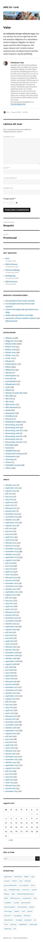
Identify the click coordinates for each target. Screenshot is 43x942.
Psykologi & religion (13, 422)
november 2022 (11, 586)
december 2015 (11, 757)
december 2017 (11, 687)
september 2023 (12, 557)
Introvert (9, 378)
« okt (10, 840)
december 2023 (11, 549)
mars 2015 (9, 783)
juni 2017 (9, 705)
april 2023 (9, 572)
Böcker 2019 (10, 352)
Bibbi (26, 877)
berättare (18, 877)
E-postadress (10, 178)
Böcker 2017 (10, 347)
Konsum (25, 890)
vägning (7, 929)
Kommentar (9, 137)
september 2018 (12, 661)
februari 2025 (11, 508)
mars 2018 (9, 679)
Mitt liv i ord (11, 7)
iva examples (10, 304)
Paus (7, 258)
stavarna (7, 916)
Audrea (8, 315)
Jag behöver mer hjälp (24, 315)
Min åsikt (9, 396)
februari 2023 (10, 577)
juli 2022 (9, 598)
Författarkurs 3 (11, 364)
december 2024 (11, 514)
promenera (22, 907)
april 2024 (9, 537)
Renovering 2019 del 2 (14, 442)
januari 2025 (10, 511)
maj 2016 (9, 742)
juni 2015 (9, 774)
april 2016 (9, 745)
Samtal (8, 448)
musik (16, 903)
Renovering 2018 (12, 433)
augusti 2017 (10, 699)
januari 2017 (10, 719)
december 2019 (11, 618)
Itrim (33, 885)
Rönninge (9, 445)
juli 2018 (8, 667)
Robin (31, 907)
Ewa (7, 112)
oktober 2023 (10, 554)
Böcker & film (11, 344)
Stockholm (8, 920)
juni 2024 (9, 531)
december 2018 (11, 653)
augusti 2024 (10, 525)
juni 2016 (9, 739)
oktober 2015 (10, 762)
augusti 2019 (10, 629)
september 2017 (11, 696)
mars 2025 (9, 505)
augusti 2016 (10, 733)
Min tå (8, 402)
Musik (8, 410)
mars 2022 (9, 609)
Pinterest (9, 419)
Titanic (8, 462)
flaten (14, 881)
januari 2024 (10, 546)
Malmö (8, 390)
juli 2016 (8, 736)
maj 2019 (9, 638)
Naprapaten (10, 413)
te (35, 920)
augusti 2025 (10, 491)
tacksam (28, 920)
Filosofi (8, 361)
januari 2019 (10, 650)
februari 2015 (10, 785)
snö (23, 911)
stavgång (18, 916)
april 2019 (9, 641)
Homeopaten (10, 376)
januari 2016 (10, 754)
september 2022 (12, 592)
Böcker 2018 (10, 350)
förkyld (27, 881)
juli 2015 (8, 771)
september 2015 (12, 765)
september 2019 (12, 627)
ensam (7, 881)
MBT (6, 898)
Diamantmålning (12, 270)
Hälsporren (10, 370)
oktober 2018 (10, 658)
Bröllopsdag (10, 276)
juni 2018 (9, 670)
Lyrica (34, 890)
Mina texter (10, 404)
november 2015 (11, 759)
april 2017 (9, 710)
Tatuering (9, 459)
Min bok (8, 399)
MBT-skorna (15, 898)
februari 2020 (11, 612)
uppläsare (23, 924)
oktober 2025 (11, 485)
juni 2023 (9, 566)
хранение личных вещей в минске (21, 318)
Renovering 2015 (12, 425)
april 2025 (9, 502)
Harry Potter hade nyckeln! (23, 301)
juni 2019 (9, 635)
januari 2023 (10, 580)
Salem (17, 911)
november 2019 (11, 621)
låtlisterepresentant (25, 894)
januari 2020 (10, 615)
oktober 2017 (10, 693)
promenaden (9, 907)
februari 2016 (10, 751)
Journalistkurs (11, 381)
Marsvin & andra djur (14, 393)
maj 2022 (9, 603)
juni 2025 (9, 497)
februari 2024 (11, 543)
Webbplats (8, 188)
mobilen (7, 903)
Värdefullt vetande (13, 465)
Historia (8, 373)
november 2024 (11, 517)
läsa (13, 894)
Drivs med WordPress (20, 938)
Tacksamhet (10, 456)
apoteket (8, 877)
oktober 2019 (10, 624)
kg (5, 890)
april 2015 (9, 780)
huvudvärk (23, 885)
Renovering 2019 (12, 439)
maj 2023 (9, 569)
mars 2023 (9, 575)
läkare (6, 894)
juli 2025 (9, 494)
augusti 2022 (10, 595)
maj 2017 (9, 707)
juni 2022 (9, 601)
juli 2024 (9, 528)
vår (14, 929)
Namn (6, 168)
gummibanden (10, 885)
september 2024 (12, 523)
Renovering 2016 (12, 428)
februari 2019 (10, 647)
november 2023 (11, 551)
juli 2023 (9, 563)
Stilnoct (27, 916)
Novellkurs (9, 416)
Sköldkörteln (10, 451)
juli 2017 (8, 702)
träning (13, 924)
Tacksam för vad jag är (14, 454)
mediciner (27, 898)
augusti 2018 (10, 664)
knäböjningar (14, 890)
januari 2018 (10, 684)
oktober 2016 (10, 728)
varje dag (33, 924)
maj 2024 (9, 534)
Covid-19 (9, 358)
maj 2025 (9, 499)
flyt (21, 881)
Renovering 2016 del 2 (14, 430)
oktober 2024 (11, 520)
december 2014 (11, 791)
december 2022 (11, 583)
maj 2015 (9, 777)
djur (33, 877)
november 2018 (11, 655)
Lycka (7, 387)
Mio (35, 898)
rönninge (8, 911)
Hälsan (8, 367)
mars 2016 (9, 748)
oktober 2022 (11, 589)
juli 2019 (8, 632)
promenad (25, 903)
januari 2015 (10, 788)
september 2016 (12, 731)
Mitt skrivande (11, 407)
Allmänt (25, 112)
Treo (6, 924)
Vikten (8, 468)
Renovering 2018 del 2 (14, 436)
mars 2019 (9, 644)
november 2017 (11, 690)
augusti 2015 (10, 768)
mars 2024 (9, 540)
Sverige (19, 920)
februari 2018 (10, 681)
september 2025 (12, 488)
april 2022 (9, 606)
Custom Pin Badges (13, 309)
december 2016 (11, 722)
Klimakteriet (10, 384)
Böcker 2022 (10, 355)
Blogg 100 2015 (11, 341)
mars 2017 (9, 713)
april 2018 (9, 676)
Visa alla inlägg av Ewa (18, 104)
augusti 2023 (10, 560)
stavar (29, 911)
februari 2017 (10, 716)
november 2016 (11, 725)
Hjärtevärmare (11, 264)
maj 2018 (9, 673)
